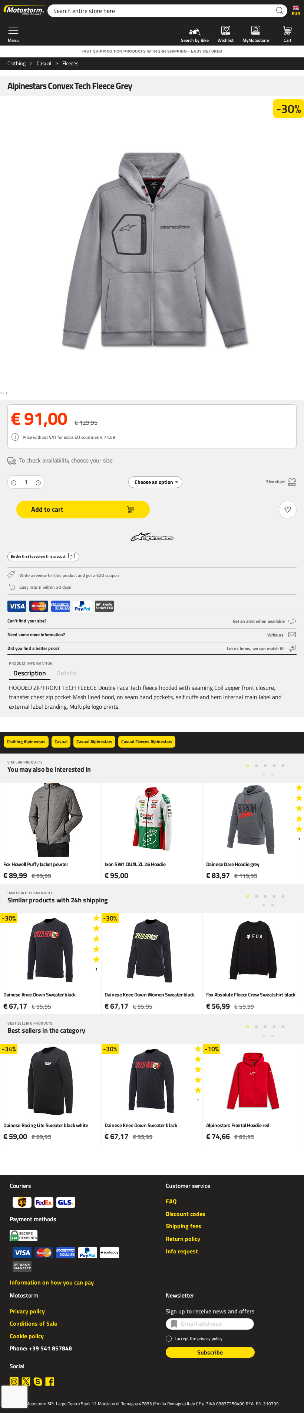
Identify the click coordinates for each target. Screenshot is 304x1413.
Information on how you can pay (52, 1282)
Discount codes (185, 1213)
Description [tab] (29, 673)
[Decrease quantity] (14, 482)
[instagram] (14, 1381)
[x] (26, 1381)
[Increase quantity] (38, 482)
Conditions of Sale (33, 1323)
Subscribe (210, 1352)
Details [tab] (66, 673)
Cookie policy (27, 1336)
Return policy (183, 1238)
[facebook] (49, 1381)
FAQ (171, 1201)
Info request (182, 1251)
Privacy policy (27, 1311)
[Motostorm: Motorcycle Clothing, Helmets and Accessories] (25, 11)
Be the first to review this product (38, 556)
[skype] (37, 1381)
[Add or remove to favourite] (288, 509)
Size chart (275, 481)
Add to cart (47, 509)
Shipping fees (183, 1226)
